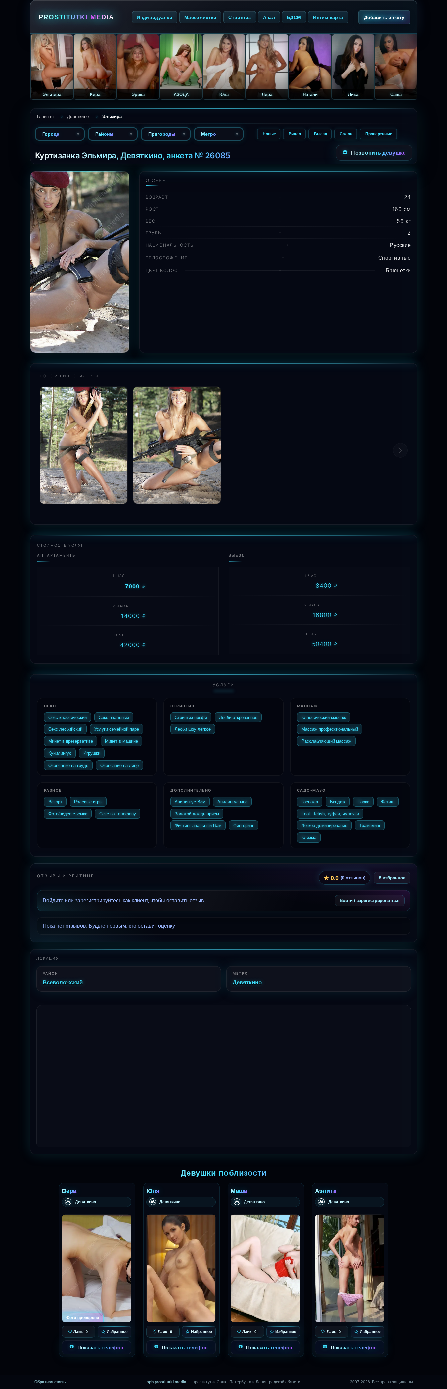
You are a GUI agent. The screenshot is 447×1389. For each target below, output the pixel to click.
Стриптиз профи (191, 717)
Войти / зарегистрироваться (370, 900)
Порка (363, 802)
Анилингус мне (232, 802)
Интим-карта (328, 17)
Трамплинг (369, 825)
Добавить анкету (384, 17)
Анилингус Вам (190, 802)
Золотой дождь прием (197, 814)
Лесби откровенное (238, 717)
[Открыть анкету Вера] (96, 1268)
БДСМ (294, 17)
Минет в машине (121, 741)
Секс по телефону (117, 814)
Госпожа (309, 802)
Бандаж (337, 802)
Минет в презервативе (70, 741)
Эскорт (55, 802)
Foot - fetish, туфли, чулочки (330, 814)
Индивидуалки (154, 17)
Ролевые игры (88, 802)
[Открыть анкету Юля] (181, 1268)
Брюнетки (398, 270)
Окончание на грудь (68, 765)
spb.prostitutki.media (166, 1382)
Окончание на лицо (119, 765)
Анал (269, 17)
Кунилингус (59, 753)
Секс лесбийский (65, 729)
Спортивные (394, 257)
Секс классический (67, 717)
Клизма (308, 837)
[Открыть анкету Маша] (265, 1268)
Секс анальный (114, 717)
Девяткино (247, 982)
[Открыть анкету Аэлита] (349, 1268)
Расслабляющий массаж (326, 741)
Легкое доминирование (324, 825)
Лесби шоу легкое (193, 729)
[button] (400, 450)
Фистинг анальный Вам (198, 825)
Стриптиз (239, 17)
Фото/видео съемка (67, 814)
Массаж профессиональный (329, 729)
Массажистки (200, 17)
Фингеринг (243, 825)
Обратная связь (50, 1382)
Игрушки (91, 753)
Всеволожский (63, 982)
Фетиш (387, 802)
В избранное (392, 878)
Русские (400, 245)
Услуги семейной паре (116, 729)
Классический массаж (323, 717)
